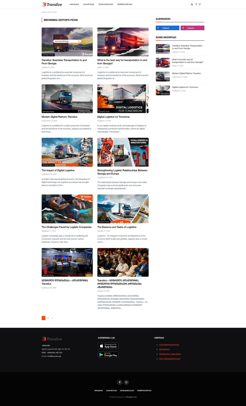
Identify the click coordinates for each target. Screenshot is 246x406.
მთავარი (74, 4)
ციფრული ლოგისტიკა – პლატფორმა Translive (65, 282)
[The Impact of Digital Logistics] (67, 152)
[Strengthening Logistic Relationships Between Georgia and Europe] (122, 152)
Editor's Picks (48, 55)
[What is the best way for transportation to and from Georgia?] (122, 42)
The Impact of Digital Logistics (58, 170)
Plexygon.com (131, 397)
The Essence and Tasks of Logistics (116, 226)
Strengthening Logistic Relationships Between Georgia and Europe (122, 172)
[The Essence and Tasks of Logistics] (122, 208)
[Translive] (52, 4)
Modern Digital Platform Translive (59, 116)
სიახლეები (88, 4)
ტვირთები (164, 349)
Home (44, 12)
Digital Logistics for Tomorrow (113, 116)
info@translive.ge (54, 356)
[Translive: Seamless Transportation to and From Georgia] (67, 42)
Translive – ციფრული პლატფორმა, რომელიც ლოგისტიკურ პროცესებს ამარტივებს (119, 283)
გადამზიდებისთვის (169, 345)
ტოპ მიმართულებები (170, 359)
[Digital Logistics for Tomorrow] (122, 98)
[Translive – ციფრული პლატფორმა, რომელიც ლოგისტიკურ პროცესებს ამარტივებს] (122, 262)
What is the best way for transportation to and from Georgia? (122, 62)
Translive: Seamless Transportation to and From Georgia (64, 62)
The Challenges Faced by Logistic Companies (66, 226)
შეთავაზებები (106, 4)
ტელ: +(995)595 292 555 (52, 352)
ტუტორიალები (124, 4)
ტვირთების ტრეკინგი (170, 354)
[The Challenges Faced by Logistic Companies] (67, 208)
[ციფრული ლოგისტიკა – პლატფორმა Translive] (67, 262)
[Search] (192, 4)
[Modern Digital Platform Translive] (67, 98)
